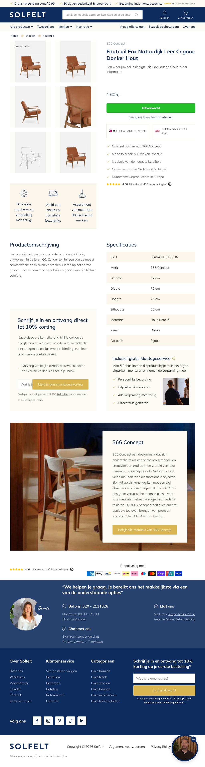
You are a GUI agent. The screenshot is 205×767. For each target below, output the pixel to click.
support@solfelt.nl (181, 614)
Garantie (52, 701)
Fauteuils (48, 36)
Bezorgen (53, 683)
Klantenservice (21, 701)
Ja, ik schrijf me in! (164, 690)
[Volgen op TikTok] (70, 720)
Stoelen (30, 36)
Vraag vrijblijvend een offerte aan (151, 117)
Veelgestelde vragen (61, 671)
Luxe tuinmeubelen (105, 701)
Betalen (52, 689)
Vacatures (17, 677)
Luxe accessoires (104, 695)
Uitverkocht (151, 108)
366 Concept (116, 43)
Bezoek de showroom (164, 26)
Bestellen (53, 677)
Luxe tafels (99, 677)
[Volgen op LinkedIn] (81, 720)
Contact (15, 695)
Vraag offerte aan (132, 26)
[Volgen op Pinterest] (59, 720)
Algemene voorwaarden (127, 747)
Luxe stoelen (100, 683)
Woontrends (19, 683)
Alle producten (20, 26)
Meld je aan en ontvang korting (60, 384)
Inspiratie (82, 26)
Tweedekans (45, 26)
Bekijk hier (62, 394)
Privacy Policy (161, 747)
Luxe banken (100, 671)
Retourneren (55, 695)
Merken (63, 26)
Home (14, 36)
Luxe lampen (100, 689)
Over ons (189, 26)
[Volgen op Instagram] (48, 720)
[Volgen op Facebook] (37, 720)
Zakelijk (15, 689)
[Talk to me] (185, 748)
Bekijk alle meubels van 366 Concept (144, 530)
